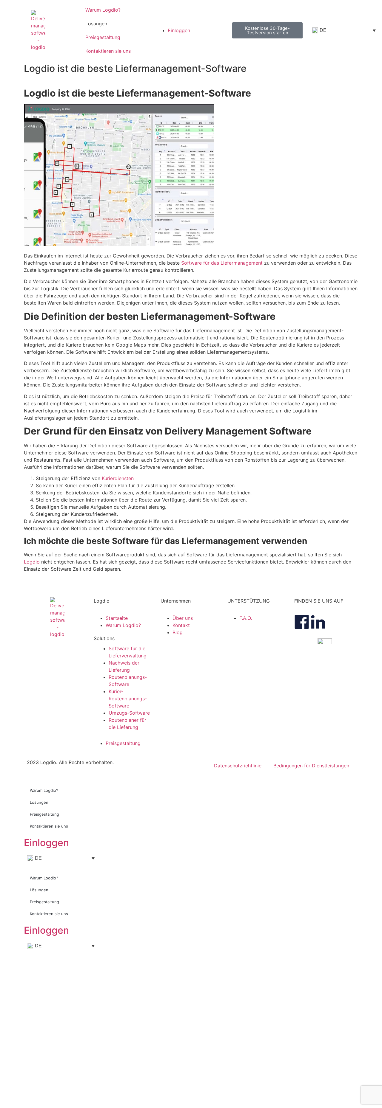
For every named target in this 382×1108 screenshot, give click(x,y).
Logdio (32, 562)
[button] (124, 638)
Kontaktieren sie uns (108, 51)
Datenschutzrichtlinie (237, 766)
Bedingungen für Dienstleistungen (311, 766)
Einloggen (46, 842)
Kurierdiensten (118, 478)
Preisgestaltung (102, 37)
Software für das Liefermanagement (222, 263)
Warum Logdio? (103, 10)
